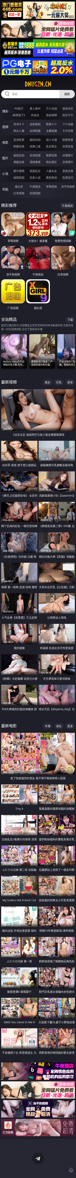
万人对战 (51, 108)
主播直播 (51, 131)
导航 (5, 189)
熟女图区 (51, 162)
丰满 (47, 726)
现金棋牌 (51, 115)
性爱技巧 (67, 177)
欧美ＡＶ (51, 124)
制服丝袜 (18, 146)
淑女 (59, 726)
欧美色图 (51, 155)
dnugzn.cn (38, 84)
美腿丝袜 (18, 162)
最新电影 (9, 725)
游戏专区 (67, 108)
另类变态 (67, 146)
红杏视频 (18, 193)
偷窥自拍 (18, 155)
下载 (70, 319)
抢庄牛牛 (67, 115)
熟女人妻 (18, 131)
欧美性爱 (67, 140)
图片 (5, 158)
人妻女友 (51, 171)
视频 (5, 127)
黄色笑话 (51, 177)
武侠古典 (67, 171)
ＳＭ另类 (67, 131)
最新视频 (9, 382)
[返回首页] (71, 1170)
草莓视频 (51, 186)
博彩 (5, 111)
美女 (47, 382)
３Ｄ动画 (67, 124)
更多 (70, 382)
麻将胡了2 (19, 115)
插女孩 (19, 186)
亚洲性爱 (18, 140)
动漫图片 (67, 155)
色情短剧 (35, 193)
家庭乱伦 (35, 171)
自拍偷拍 (35, 124)
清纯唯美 (35, 162)
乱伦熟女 (51, 146)
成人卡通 (51, 140)
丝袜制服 (35, 131)
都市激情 (18, 171)
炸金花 (35, 115)
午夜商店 (35, 186)
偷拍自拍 (35, 140)
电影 (5, 142)
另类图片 (67, 162)
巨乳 (59, 382)
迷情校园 (18, 177)
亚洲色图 (35, 155)
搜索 (67, 94)
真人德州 (35, 108)
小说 (5, 174)
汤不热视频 (68, 186)
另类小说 (35, 177)
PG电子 (18, 108)
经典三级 (35, 146)
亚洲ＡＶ (18, 124)
